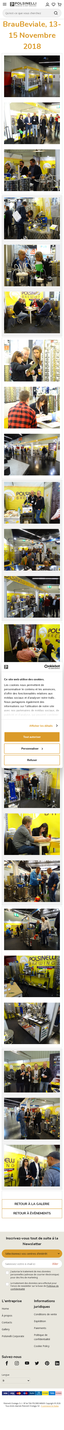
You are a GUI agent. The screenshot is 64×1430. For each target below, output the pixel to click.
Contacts (7, 1322)
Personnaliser (30, 748)
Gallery (6, 1329)
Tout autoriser (32, 736)
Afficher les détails (41, 725)
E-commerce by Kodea (50, 1406)
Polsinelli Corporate (13, 1336)
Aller (55, 1264)
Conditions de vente (45, 1314)
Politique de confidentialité (42, 1337)
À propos (7, 1315)
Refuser (32, 760)
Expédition (40, 1321)
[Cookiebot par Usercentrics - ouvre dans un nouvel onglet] (45, 667)
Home (5, 1308)
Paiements (40, 1328)
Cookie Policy (41, 1346)
